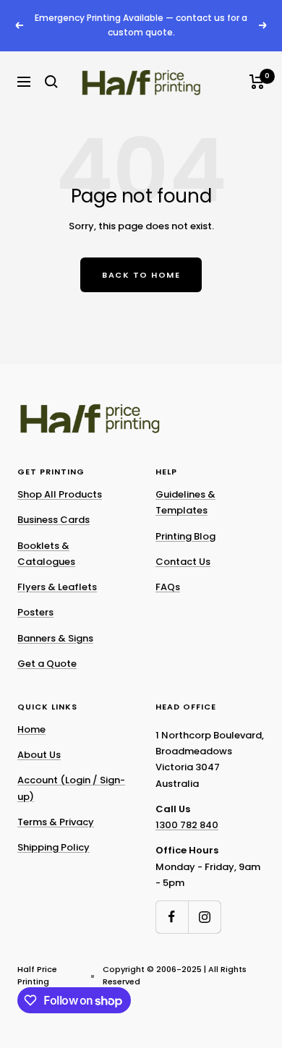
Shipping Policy (53, 847)
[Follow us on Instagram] (204, 916)
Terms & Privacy (55, 822)
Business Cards (53, 520)
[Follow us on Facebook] (171, 916)
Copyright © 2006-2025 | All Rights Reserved (175, 975)
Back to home (141, 275)
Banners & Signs (55, 638)
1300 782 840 (186, 825)
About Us (39, 755)
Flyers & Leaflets (57, 587)
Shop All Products (59, 494)
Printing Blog (185, 536)
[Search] (51, 81)
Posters (35, 612)
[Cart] (257, 81)
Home (31, 729)
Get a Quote (47, 663)
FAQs (167, 587)
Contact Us (182, 561)
